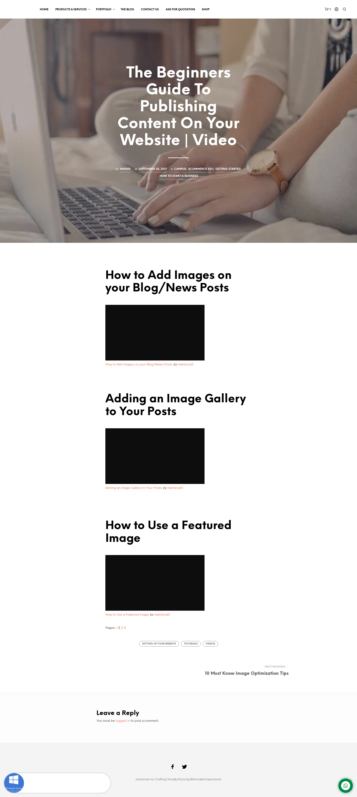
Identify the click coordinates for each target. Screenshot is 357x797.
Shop (205, 9)
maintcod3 (185, 364)
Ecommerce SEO (200, 169)
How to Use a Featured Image (127, 614)
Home (44, 9)
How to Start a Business (179, 176)
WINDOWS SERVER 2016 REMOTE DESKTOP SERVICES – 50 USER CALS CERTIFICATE (65, 779)
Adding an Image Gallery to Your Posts (133, 487)
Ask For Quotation (180, 9)
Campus (180, 169)
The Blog (127, 9)
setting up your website (159, 643)
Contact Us (150, 9)
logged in (123, 720)
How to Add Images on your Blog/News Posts (139, 364)
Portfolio (103, 9)
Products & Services (71, 9)
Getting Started (228, 169)
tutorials (191, 643)
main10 (125, 169)
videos (210, 643)
